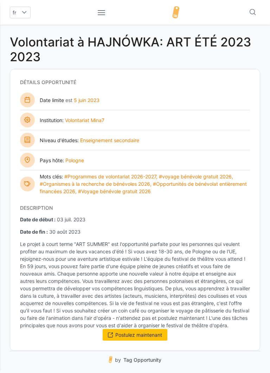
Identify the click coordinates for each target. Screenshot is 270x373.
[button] (24, 12)
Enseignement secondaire (109, 140)
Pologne (74, 160)
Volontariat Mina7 (84, 120)
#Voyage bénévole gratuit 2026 (114, 191)
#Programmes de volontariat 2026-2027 (110, 176)
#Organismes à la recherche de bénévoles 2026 (95, 184)
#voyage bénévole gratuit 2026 (195, 176)
